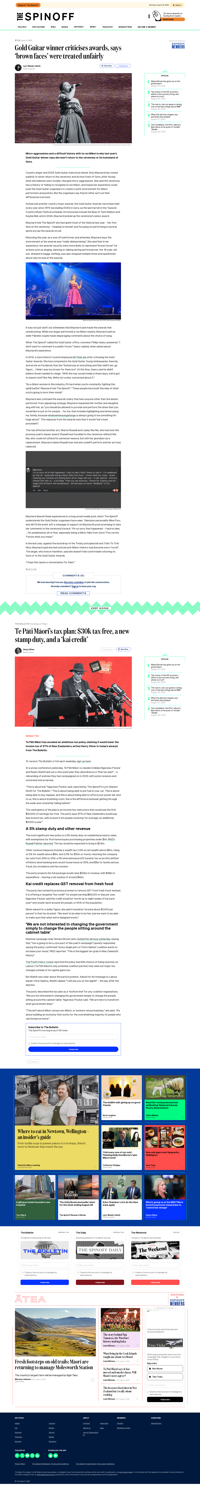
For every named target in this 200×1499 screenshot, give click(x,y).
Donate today (168, 19)
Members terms (123, 1428)
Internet (18, 1432)
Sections (78, 27)
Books (65, 27)
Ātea (53, 27)
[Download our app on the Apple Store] (50, 1457)
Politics (22, 27)
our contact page (125, 1472)
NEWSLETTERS (165, 1308)
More (92, 27)
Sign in (178, 5)
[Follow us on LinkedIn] (37, 1457)
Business (52, 1441)
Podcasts (108, 27)
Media (51, 1437)
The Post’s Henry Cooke (39, 961)
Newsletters (125, 27)
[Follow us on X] (22, 1457)
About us (86, 1428)
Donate (120, 1423)
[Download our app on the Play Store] (55, 1457)
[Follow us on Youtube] (27, 1457)
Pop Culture (38, 27)
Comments (123, 66)
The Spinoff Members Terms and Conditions (50, 1464)
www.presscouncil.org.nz (46, 1475)
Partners (18, 1437)
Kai (16, 1428)
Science (18, 1441)
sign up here (84, 761)
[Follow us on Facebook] (17, 1457)
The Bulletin (22, 624)
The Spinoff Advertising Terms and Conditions (95, 1464)
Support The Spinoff (28, 5)
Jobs (102, 1428)
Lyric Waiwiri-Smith (32, 66)
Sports (52, 1432)
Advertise (104, 1423)
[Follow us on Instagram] (32, 1457)
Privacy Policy (20, 1464)
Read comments (73, 593)
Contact (86, 1423)
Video (17, 1423)
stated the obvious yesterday (93, 938)
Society (52, 1423)
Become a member (147, 27)
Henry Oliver (28, 649)
